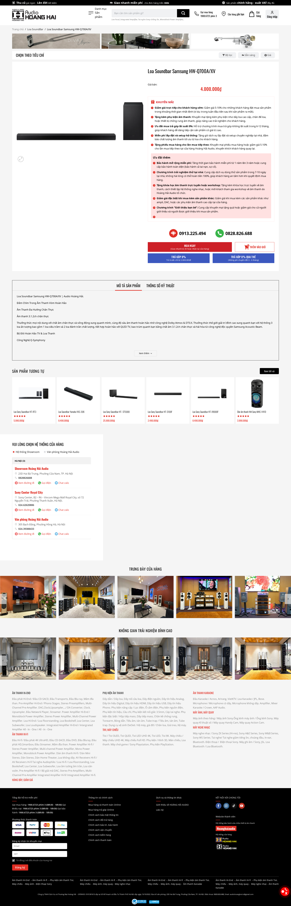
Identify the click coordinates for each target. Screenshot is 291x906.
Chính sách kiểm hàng (99, 834)
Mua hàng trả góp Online (101, 809)
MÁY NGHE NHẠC (201, 727)
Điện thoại (211, 742)
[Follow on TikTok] (234, 806)
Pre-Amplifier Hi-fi (29, 770)
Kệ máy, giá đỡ (145, 725)
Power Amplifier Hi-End (75, 712)
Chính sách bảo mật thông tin (103, 814)
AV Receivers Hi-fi (85, 757)
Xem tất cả (269, 371)
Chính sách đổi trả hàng (100, 819)
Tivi (104, 735)
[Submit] (183, 13)
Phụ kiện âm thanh (59, 880)
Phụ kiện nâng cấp (121, 707)
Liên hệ (160, 809)
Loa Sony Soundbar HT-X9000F (205, 411)
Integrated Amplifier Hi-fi (52, 775)
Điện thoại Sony (44, 883)
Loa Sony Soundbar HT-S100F (160, 411)
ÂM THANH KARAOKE (203, 693)
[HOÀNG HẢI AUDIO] (34, 15)
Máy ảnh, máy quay (103, 883)
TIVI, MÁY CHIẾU (110, 730)
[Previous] (3, 599)
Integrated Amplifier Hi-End (62, 725)
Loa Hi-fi (61, 762)
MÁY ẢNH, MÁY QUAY (204, 712)
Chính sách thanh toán (100, 840)
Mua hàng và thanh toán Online (104, 804)
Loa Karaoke (245, 699)
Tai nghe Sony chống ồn (148, 19)
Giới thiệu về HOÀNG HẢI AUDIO (172, 804)
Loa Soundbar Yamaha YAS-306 (71, 411)
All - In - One (30, 729)
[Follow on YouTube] (242, 806)
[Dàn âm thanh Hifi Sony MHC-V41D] (257, 394)
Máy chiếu (176, 735)
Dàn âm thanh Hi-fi (67, 753)
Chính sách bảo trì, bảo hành (103, 824)
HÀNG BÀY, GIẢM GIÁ (22, 780)
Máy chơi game (119, 744)
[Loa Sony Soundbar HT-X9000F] (212, 394)
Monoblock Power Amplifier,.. (172, 19)
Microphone (200, 703)
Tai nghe (216, 737)
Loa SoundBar (35, 29)
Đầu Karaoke (200, 699)
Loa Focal (115, 19)
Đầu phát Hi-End (21, 699)
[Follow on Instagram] (226, 806)
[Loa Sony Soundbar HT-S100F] (168, 394)
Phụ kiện (151, 740)
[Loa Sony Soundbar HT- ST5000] (123, 394)
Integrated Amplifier (128, 19)
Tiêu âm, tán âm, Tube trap (141, 720)
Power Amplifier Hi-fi (80, 744)
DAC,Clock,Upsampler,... (52, 707)
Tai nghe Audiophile (43, 762)
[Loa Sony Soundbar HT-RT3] (34, 394)
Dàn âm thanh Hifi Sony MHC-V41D (251, 411)
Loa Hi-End (30, 720)
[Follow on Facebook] (218, 806)
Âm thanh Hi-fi (39, 880)
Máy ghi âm (245, 742)
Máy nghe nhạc (201, 733)
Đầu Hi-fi (17, 740)
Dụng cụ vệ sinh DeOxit (122, 725)
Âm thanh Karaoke (192, 883)
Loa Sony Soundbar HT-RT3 (25, 411)
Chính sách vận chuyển (100, 829)
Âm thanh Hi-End (21, 880)
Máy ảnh (29, 883)
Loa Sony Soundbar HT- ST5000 (116, 411)
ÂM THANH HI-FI (20, 734)
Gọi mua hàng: (37, 804)
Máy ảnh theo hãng (204, 718)
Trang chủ (18, 29)
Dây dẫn (107, 699)
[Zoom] (21, 159)
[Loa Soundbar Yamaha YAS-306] (78, 394)
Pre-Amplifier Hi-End (30, 703)
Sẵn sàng (250, 55)
